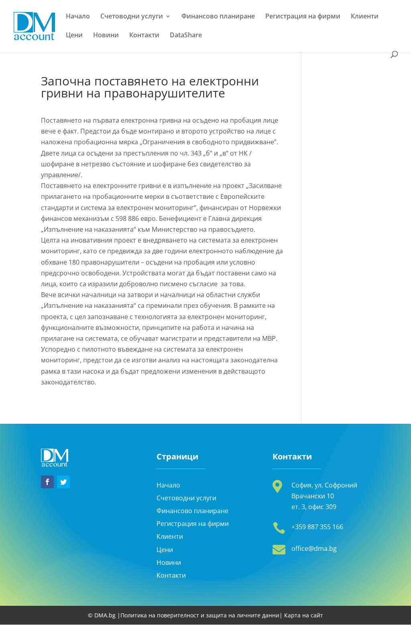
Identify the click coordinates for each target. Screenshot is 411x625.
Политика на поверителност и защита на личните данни (199, 615)
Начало (78, 16)
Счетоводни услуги (131, 16)
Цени (74, 35)
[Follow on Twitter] (63, 481)
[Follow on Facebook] (47, 481)
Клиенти (364, 16)
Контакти (144, 35)
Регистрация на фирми (302, 16)
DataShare (186, 35)
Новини (106, 35)
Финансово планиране (218, 16)
